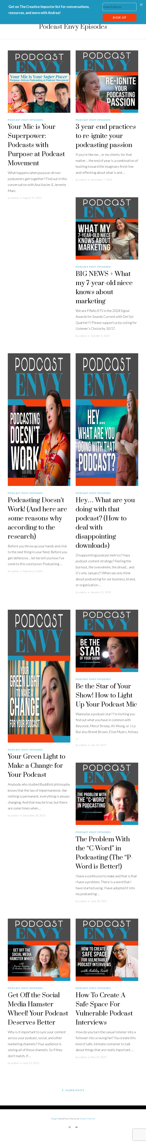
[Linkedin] (76, 1127)
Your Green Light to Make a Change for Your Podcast (36, 766)
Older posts (74, 1090)
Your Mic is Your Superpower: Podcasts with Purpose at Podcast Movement (36, 145)
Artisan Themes (87, 1118)
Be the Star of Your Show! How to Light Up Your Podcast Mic (106, 695)
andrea (15, 197)
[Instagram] (69, 1127)
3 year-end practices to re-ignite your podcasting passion (106, 136)
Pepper (54, 1118)
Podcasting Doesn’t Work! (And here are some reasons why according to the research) (37, 518)
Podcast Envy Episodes (25, 119)
